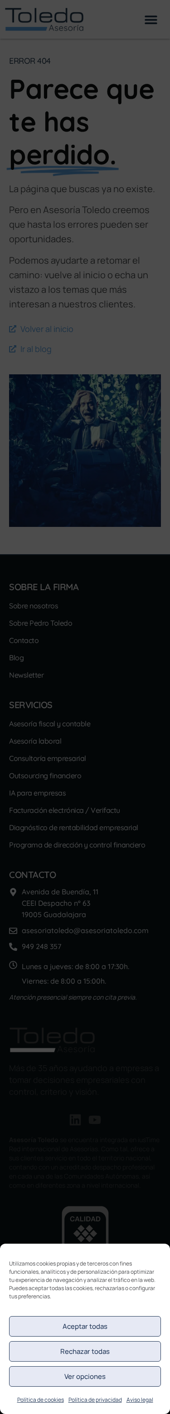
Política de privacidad (95, 1400)
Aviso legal (139, 1400)
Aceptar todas (85, 1326)
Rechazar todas (85, 1351)
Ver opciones (85, 1376)
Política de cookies (40, 1400)
